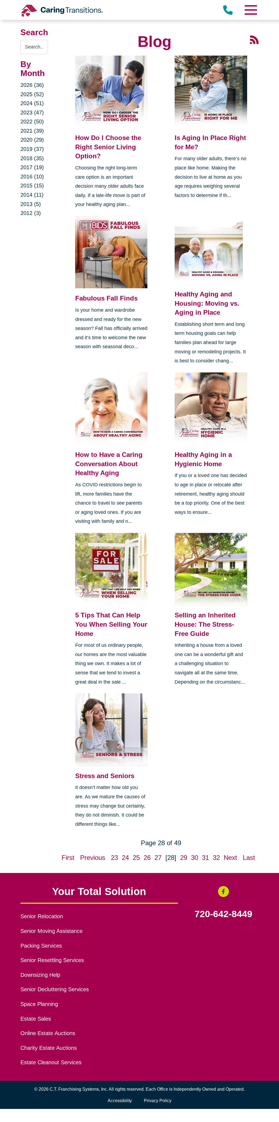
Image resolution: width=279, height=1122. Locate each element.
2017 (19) (32, 167)
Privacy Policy (157, 1100)
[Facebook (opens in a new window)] (223, 891)
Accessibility (120, 1100)
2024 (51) (32, 103)
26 (147, 857)
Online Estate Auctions (47, 1033)
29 (183, 857)
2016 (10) (32, 177)
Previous (92, 857)
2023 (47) (32, 113)
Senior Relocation (41, 916)
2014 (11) (32, 195)
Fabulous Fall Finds (106, 298)
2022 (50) (32, 122)
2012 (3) (30, 213)
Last (249, 857)
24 (125, 857)
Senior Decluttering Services (54, 989)
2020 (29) (32, 140)
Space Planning (39, 1004)
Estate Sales (35, 1019)
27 (158, 857)
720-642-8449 (223, 914)
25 (136, 857)
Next (230, 857)
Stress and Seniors (104, 776)
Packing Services (41, 946)
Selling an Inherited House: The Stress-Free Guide (205, 624)
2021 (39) (32, 131)
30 (194, 857)
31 (205, 857)
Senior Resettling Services (52, 960)
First (68, 857)
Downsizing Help (40, 975)
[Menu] (250, 10)
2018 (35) (32, 158)
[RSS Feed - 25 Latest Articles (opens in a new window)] (254, 39)
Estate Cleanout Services (50, 1062)
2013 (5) (30, 204)
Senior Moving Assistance (51, 931)
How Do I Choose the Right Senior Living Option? (108, 147)
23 (114, 857)
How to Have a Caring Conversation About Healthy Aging (108, 464)
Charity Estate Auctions (48, 1048)
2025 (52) (32, 94)
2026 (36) (32, 85)
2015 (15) (32, 186)
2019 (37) (32, 149)
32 (216, 857)
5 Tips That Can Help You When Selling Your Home (111, 624)
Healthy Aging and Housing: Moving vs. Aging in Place (207, 303)
